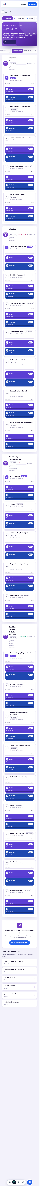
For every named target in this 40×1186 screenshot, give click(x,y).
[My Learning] (14, 1182)
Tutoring (30, 18)
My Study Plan (20, 18)
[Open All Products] (29, 1182)
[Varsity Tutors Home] (5, 4)
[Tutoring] (19, 1182)
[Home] (6, 12)
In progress (27, 50)
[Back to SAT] (3, 12)
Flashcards (8, 18)
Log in (24, 4)
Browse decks (9, 42)
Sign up (33, 4)
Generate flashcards (20, 942)
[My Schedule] (23, 1182)
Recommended (17, 50)
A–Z (34, 50)
